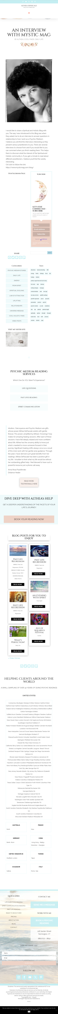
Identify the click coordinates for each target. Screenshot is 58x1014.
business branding (41, 269)
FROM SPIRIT (16, 285)
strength (43, 313)
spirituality (33, 313)
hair (50, 273)
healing (32, 277)
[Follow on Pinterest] (35, 1)
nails (41, 291)
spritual (38, 313)
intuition (37, 277)
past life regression (35, 298)
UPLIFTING (16, 300)
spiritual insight (45, 309)
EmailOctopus (44, 239)
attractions (33, 269)
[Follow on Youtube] (26, 1)
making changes (34, 287)
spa (35, 309)
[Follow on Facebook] (23, 1)
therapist (49, 313)
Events (39, 635)
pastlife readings (43, 295)
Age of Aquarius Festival (39, 630)
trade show (33, 316)
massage (42, 287)
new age (45, 291)
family (37, 273)
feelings (42, 273)
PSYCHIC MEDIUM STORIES (17, 270)
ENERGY (17, 280)
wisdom (37, 320)
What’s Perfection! (18, 641)
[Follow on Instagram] (32, 1)
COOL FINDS (29, 39)
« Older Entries (14, 658)
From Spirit (39, 600)
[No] (56, 1010)
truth (42, 316)
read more (18, 584)
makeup (42, 284)
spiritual (39, 309)
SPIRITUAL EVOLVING (17, 290)
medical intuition (34, 291)
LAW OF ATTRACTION (16, 295)
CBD (47, 269)
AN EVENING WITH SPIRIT (39, 596)
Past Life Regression (18, 560)
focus (46, 273)
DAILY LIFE (16, 275)
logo (38, 284)
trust (38, 316)
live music (33, 284)
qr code (41, 305)
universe (46, 316)
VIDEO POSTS (16, 321)
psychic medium (34, 305)
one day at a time (34, 295)
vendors (32, 320)
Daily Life (39, 39)
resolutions (47, 305)
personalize (33, 302)
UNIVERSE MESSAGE (17, 311)
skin (32, 309)
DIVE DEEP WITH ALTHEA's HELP (29, 499)
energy (32, 273)
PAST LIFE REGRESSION (18, 606)
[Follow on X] (29, 1)
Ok (29, 1011)
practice (39, 302)
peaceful (47, 298)
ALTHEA (20, 39)
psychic (44, 302)
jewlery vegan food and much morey (39, 280)
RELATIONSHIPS (16, 306)
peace (42, 298)
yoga (42, 320)
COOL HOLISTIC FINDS (16, 316)
